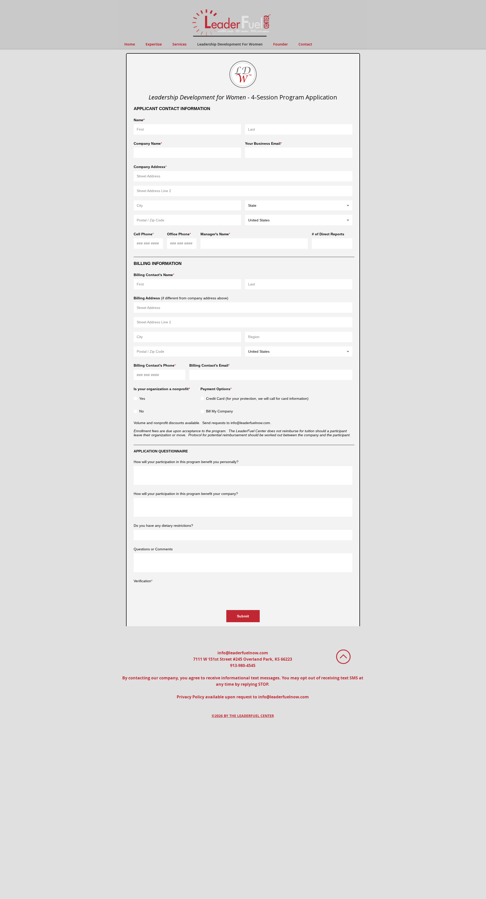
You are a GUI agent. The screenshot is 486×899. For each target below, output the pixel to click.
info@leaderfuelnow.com (242, 653)
